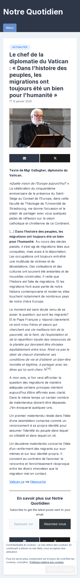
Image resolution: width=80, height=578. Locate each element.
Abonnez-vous (55, 524)
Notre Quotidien (33, 11)
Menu (10, 27)
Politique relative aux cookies (47, 562)
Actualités (19, 47)
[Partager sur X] (55, 158)
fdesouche (38, 482)
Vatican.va (16, 482)
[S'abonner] (24, 158)
